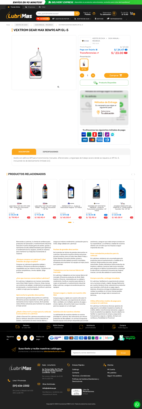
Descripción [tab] (24, 152)
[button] (58, 87)
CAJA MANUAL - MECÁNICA (44, 25)
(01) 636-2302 (21, 385)
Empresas (31, 7)
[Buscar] (77, 13)
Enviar (123, 353)
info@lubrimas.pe (49, 388)
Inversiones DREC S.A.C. (67, 404)
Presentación (85, 57)
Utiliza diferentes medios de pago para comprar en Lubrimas (105, 302)
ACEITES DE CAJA (83, 19)
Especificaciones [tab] (50, 152)
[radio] (84, 65)
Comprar (114, 75)
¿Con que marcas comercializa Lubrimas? (33, 278)
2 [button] (73, 222)
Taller (43, 7)
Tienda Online (15, 7)
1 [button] (69, 222)
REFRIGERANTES (116, 19)
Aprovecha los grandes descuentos (30, 295)
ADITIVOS (100, 19)
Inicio (8, 25)
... (126, 19)
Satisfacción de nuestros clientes (66, 312)
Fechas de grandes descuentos (65, 249)
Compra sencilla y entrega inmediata (105, 278)
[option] (36, 62)
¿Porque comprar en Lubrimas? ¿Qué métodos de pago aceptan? (31, 260)
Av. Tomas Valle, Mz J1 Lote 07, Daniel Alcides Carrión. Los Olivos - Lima (52, 370)
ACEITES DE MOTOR (62, 19)
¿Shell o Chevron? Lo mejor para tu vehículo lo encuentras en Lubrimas (33, 313)
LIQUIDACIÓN (44, 19)
